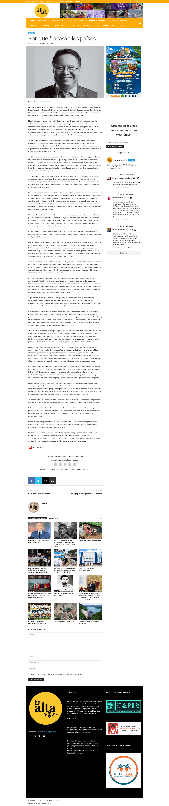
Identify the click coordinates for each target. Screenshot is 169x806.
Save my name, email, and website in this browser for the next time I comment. (57, 674)
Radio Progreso (61, 26)
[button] (139, 23)
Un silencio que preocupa (39, 493)
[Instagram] (134, 1)
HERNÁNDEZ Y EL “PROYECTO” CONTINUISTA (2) (39, 541)
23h (127, 197)
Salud (96, 26)
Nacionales (43, 21)
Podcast (86, 26)
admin (44, 503)
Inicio (32, 21)
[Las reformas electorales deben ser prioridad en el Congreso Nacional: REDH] (39, 557)
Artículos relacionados (38, 518)
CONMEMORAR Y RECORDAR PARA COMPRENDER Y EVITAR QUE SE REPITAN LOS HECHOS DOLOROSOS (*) (89, 597)
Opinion (35, 31)
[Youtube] (141, 1)
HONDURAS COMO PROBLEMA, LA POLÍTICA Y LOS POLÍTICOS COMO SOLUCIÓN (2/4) (65, 570)
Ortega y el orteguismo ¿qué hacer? (86, 493)
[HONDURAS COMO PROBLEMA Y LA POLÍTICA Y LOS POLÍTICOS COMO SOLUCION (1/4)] (39, 583)
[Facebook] (130, 1)
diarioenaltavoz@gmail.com (46, 732)
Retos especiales (78, 21)
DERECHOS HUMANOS (73, 2)
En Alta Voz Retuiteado (127, 174)
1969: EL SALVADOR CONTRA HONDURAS (64, 595)
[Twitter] (138, 1)
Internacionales (59, 21)
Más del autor (54, 518)
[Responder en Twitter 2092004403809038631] (114, 188)
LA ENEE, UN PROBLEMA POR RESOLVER (89, 622)
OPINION (50, 2)
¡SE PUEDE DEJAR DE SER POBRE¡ (90, 540)
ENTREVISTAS (59, 2)
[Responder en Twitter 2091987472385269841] (114, 220)
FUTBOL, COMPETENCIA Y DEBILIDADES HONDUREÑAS (38, 622)
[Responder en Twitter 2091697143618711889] (114, 247)
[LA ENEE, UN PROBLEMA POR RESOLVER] (90, 611)
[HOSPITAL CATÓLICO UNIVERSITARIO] (90, 557)
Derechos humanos (97, 21)
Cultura (75, 26)
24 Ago (130, 229)
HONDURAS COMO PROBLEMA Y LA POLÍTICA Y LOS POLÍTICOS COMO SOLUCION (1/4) (39, 596)
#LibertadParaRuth (119, 244)
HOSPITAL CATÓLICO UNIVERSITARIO (86, 569)
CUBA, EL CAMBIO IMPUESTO (64, 621)
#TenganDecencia (134, 242)
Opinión (33, 26)
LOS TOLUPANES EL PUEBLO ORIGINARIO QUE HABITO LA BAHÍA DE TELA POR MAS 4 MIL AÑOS (65, 543)
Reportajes (45, 26)
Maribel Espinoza (117, 197)
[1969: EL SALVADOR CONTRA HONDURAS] (65, 583)
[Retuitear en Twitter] (118, 174)
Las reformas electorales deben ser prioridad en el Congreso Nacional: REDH (37, 570)
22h (134, 178)
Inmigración (107, 26)
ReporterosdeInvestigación (121, 178)
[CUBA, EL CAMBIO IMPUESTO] (65, 611)
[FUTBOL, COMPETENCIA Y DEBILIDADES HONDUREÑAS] (39, 611)
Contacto (123, 26)
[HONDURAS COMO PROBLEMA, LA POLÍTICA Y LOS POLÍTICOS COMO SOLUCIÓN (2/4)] (65, 557)
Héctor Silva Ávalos (118, 229)
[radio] (55, 464)
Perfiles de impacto (118, 21)
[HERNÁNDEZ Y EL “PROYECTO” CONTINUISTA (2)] (39, 530)
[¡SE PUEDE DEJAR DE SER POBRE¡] (90, 530)
